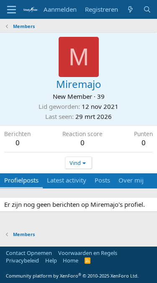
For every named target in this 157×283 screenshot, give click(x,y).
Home (70, 260)
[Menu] (11, 9)
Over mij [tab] (131, 180)
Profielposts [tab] (21, 180)
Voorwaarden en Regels (87, 253)
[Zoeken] (147, 9)
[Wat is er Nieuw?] (130, 9)
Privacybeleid (22, 260)
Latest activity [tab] (66, 180)
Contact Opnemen (29, 253)
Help (51, 260)
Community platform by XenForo (72, 276)
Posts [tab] (102, 180)
